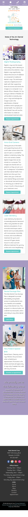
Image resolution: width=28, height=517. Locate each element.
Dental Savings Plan (15, 10)
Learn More (9, 319)
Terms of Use (5, 505)
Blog (14, 488)
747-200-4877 (14, 9)
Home (14, 484)
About (14, 486)
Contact (14, 492)
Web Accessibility (13, 505)
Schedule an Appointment (13, 372)
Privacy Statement (20, 503)
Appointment (14, 494)
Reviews (14, 490)
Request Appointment (12, 119)
